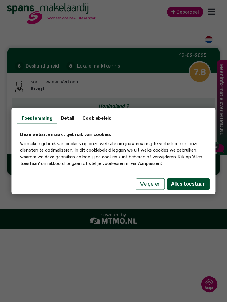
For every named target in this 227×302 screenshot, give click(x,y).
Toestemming (37, 118)
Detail (67, 118)
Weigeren (150, 184)
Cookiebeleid (97, 118)
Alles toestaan (188, 184)
